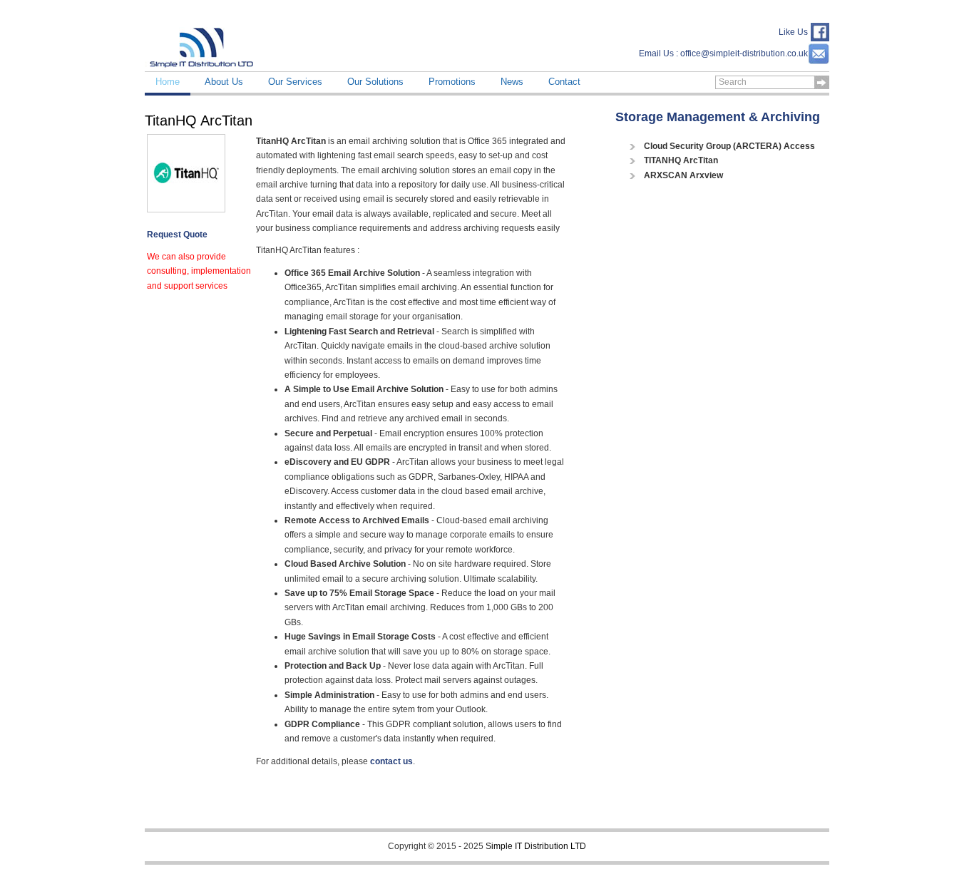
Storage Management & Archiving (717, 117)
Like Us (793, 32)
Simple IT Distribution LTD (536, 846)
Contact (564, 81)
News (512, 81)
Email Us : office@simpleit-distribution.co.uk (723, 53)
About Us (224, 81)
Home (167, 81)
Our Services (295, 81)
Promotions (452, 81)
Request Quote (177, 235)
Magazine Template (202, 46)
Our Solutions (375, 81)
